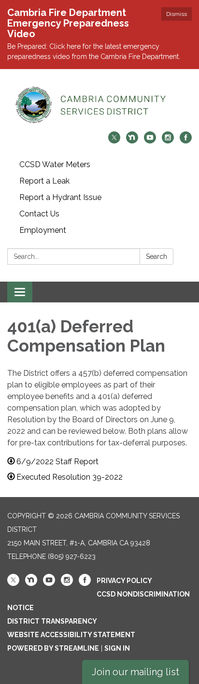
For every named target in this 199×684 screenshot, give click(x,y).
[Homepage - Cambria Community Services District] (99, 105)
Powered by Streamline (53, 648)
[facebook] (186, 140)
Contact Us (39, 213)
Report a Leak (44, 180)
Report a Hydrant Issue (60, 197)
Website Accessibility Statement (71, 635)
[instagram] (168, 140)
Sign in (117, 648)
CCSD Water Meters (54, 164)
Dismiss (176, 14)
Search (156, 256)
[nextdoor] (132, 140)
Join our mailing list (135, 672)
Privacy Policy (124, 580)
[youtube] (150, 140)
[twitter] (114, 140)
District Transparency (52, 621)
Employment (42, 230)
